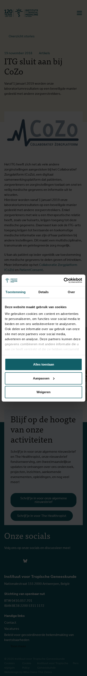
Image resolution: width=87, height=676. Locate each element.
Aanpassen (41, 378)
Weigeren (43, 392)
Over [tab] (71, 292)
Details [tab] (43, 292)
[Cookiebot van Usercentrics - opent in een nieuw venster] (63, 280)
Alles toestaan (43, 364)
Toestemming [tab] (15, 292)
